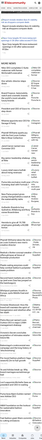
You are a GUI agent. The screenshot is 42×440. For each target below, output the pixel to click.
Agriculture (33, 8)
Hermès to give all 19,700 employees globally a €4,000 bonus (14, 225)
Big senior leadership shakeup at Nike (15, 159)
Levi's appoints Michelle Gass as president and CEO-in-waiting (15, 383)
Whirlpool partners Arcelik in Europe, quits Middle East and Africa (14, 293)
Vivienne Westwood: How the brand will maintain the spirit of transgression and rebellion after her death (15, 309)
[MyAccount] (39, 3)
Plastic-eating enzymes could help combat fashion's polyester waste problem (15, 267)
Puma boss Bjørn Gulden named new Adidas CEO (15, 395)
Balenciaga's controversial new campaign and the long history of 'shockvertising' (15, 348)
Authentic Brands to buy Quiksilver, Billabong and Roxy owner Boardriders (15, 210)
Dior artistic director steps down (13, 82)
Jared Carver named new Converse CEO (13, 147)
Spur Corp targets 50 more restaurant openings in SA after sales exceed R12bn (19, 46)
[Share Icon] (28, 75)
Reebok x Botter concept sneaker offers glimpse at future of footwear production (16, 255)
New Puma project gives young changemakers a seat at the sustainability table (15, 196)
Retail (9, 8)
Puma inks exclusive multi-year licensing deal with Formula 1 (16, 183)
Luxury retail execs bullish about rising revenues (13, 171)
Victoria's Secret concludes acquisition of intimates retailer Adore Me (15, 335)
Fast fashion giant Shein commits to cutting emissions (16, 419)
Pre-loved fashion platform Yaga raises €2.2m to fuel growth (15, 359)
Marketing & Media (20, 8)
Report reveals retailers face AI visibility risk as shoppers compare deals (21, 27)
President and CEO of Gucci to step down (15, 109)
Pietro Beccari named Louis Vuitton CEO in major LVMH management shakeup (13, 322)
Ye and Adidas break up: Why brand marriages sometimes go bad (15, 372)
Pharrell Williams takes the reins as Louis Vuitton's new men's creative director (15, 242)
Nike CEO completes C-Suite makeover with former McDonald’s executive (14, 70)
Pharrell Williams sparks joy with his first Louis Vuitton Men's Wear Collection (14, 135)
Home (3, 8)
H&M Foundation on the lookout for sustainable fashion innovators (15, 408)
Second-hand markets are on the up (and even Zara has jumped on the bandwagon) (16, 280)
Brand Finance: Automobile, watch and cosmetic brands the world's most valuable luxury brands (14, 97)
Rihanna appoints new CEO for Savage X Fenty (15, 121)
